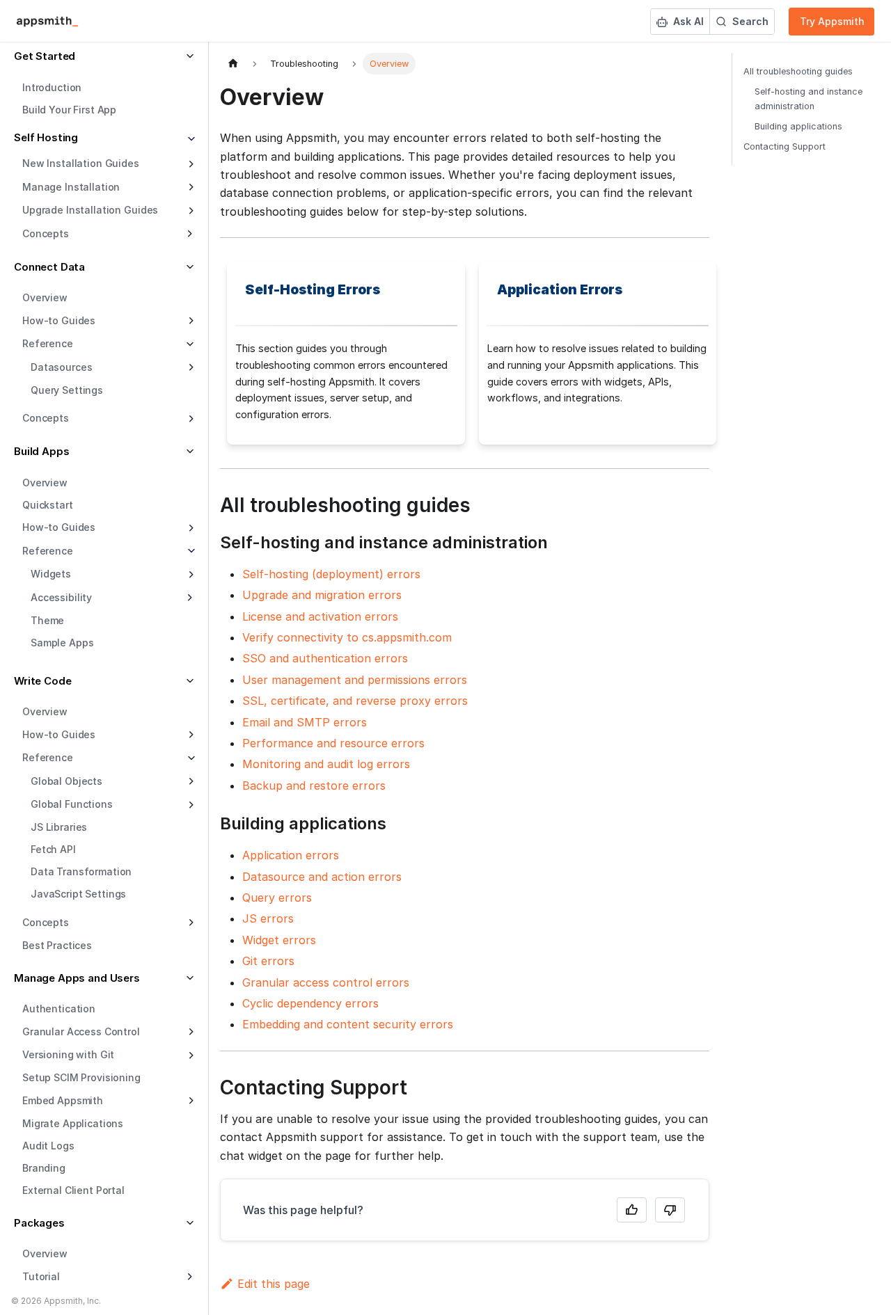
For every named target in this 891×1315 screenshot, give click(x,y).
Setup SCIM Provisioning (81, 1077)
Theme (47, 620)
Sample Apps (62, 642)
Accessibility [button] (61, 597)
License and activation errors (320, 616)
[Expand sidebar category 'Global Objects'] (189, 781)
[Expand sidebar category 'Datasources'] (189, 367)
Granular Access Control (81, 1031)
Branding (43, 1168)
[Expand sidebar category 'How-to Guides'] (189, 320)
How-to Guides (58, 320)
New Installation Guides (80, 163)
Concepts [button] (45, 233)
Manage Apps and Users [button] (77, 978)
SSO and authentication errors (325, 658)
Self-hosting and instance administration (808, 98)
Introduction (51, 87)
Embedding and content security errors (347, 1024)
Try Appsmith (832, 21)
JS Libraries (59, 827)
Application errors (290, 855)
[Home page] (233, 63)
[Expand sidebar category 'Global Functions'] (189, 805)
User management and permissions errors (354, 680)
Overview (45, 297)
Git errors (268, 961)
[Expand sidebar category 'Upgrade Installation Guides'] (189, 210)
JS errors (268, 918)
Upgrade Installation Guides (90, 210)
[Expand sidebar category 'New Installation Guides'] (189, 164)
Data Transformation (81, 871)
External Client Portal (73, 1190)
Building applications (798, 126)
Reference (47, 551)
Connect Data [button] (49, 266)
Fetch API (53, 849)
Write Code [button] (43, 680)
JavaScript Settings (78, 894)
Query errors (277, 897)
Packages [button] (39, 1222)
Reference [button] (47, 343)
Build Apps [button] (42, 451)
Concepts (45, 418)
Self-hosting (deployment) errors (331, 574)
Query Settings (67, 390)
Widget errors (279, 940)
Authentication (58, 1008)
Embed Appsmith (62, 1100)
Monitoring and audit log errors (326, 764)
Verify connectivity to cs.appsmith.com (347, 637)
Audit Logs (48, 1145)
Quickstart (47, 505)
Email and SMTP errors (304, 722)
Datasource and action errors (322, 877)
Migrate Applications (72, 1123)
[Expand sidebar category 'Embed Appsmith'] (189, 1100)
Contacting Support (784, 146)
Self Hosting (46, 137)
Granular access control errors (325, 982)
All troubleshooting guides (798, 71)
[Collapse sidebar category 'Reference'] (189, 551)
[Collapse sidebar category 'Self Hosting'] (189, 139)
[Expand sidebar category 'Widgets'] (189, 574)
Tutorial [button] (41, 1276)
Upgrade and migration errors (322, 595)
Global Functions (72, 804)
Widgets (51, 574)
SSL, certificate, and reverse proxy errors (355, 701)
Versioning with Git (68, 1054)
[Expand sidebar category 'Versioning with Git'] (189, 1055)
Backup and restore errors (314, 785)
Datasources (61, 367)
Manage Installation (71, 187)
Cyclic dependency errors (310, 1003)
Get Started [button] (44, 56)
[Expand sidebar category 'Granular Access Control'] (189, 1031)
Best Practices (57, 945)
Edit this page (273, 1284)
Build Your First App (69, 109)
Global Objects (66, 781)
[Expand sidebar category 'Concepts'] (189, 418)
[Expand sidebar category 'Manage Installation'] (189, 187)
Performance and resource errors (333, 743)
